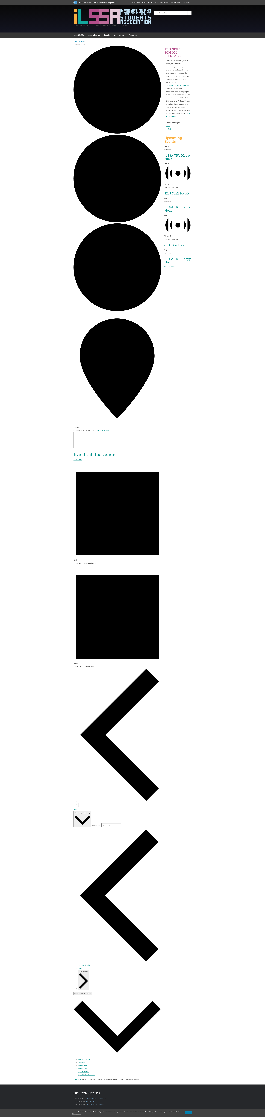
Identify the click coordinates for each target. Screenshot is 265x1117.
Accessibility (136, 2)
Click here (77, 1079)
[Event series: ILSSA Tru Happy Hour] (172, 149)
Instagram (170, 129)
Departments (164, 2)
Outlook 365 (82, 1065)
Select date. (96, 825)
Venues (81, 41)
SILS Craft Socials (177, 193)
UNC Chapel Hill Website (95, 1104)
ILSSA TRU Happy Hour (177, 157)
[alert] (117, 513)
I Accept (188, 1113)
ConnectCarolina (176, 2)
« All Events (77, 460)
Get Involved (119, 35)
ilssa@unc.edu (91, 1098)
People (107, 35)
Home (75, 41)
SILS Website (91, 1101)
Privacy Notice (76, 1114)
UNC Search (186, 2)
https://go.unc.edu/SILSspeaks (177, 85)
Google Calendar (84, 1059)
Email (168, 126)
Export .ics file (83, 1072)
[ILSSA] (112, 16)
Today (75, 809)
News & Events (94, 35)
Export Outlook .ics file (86, 1075)
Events (144, 2)
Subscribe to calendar (82, 993)
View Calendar (169, 267)
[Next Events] (78, 804)
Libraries (150, 2)
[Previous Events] (119, 801)
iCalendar (81, 1062)
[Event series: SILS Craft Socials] (179, 187)
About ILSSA (79, 35)
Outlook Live (82, 1069)
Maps (157, 2)
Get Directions (103, 431)
